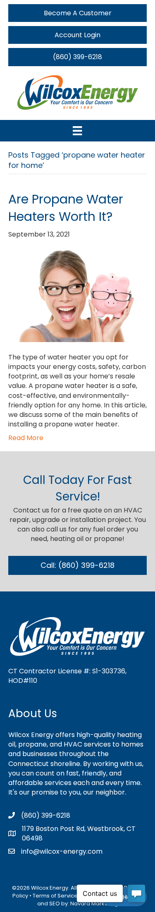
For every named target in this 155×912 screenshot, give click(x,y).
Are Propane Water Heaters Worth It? (65, 207)
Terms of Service (55, 896)
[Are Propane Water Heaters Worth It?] (77, 295)
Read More (25, 438)
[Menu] (77, 130)
